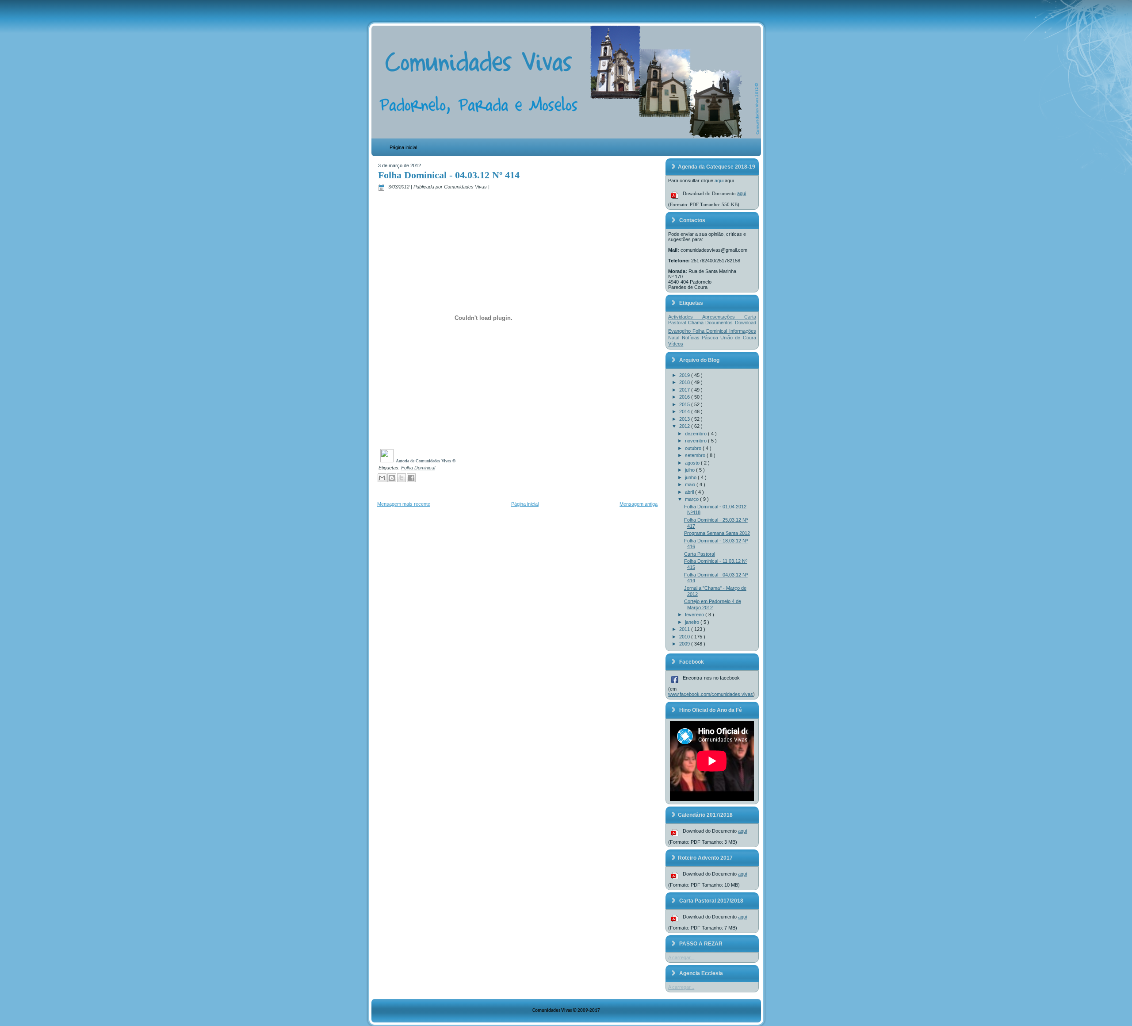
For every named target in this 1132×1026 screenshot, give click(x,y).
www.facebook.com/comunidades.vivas (710, 694)
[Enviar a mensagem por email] (382, 477)
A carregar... (681, 957)
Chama (696, 322)
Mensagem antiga (639, 504)
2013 (685, 419)
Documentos (719, 322)
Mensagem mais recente (403, 504)
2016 (685, 397)
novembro (696, 440)
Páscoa (711, 337)
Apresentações (723, 316)
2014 (685, 411)
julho (690, 470)
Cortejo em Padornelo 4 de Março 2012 (712, 604)
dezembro (696, 433)
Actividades (685, 316)
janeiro (692, 622)
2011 (685, 629)
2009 (685, 643)
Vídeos (675, 343)
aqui (719, 180)
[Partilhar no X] (401, 477)
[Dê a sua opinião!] (391, 477)
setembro (696, 455)
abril (690, 492)
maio (690, 484)
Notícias (692, 337)
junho (691, 477)
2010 (685, 636)
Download (745, 322)
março (692, 499)
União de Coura (738, 337)
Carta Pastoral (699, 554)
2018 (685, 382)
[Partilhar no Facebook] (411, 477)
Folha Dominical (418, 467)
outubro (694, 448)
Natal (674, 337)
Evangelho (680, 331)
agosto (693, 462)
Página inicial (403, 147)
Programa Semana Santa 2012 (717, 533)
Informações (742, 331)
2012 (685, 426)
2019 (685, 375)
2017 (685, 389)
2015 (685, 404)
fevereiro (695, 614)
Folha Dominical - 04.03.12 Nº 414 (449, 175)
